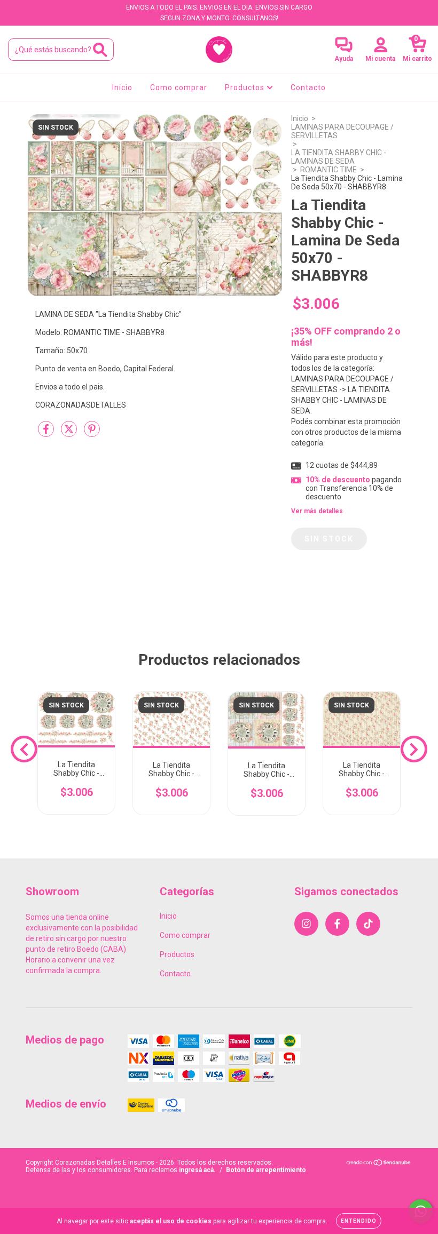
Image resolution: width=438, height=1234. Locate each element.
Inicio (122, 87)
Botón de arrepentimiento (266, 1170)
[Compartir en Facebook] (47, 433)
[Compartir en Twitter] (70, 433)
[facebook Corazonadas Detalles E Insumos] (31, 7)
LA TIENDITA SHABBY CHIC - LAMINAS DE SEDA (338, 156)
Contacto (308, 87)
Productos (246, 87)
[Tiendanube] (379, 1164)
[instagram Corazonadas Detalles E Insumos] (16, 7)
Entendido (359, 1221)
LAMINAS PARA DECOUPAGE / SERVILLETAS (342, 131)
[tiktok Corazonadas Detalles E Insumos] (46, 7)
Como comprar (178, 87)
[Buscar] (100, 49)
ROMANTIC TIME (328, 169)
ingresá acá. (197, 1170)
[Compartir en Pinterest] (92, 433)
